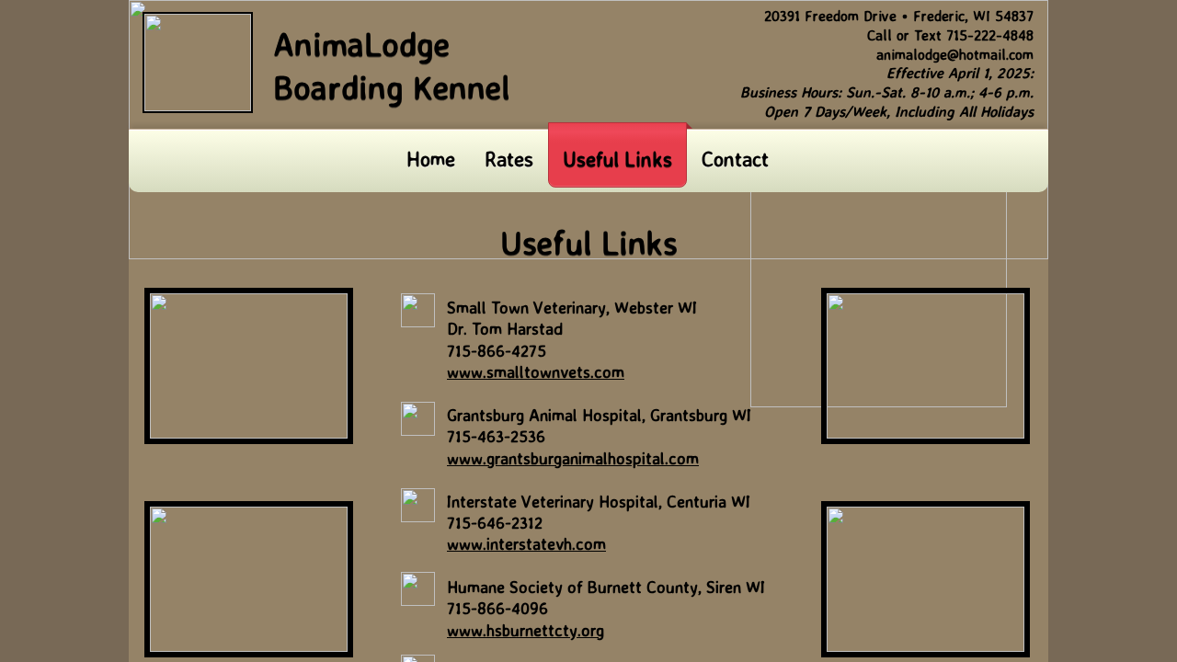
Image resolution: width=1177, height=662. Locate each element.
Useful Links (617, 158)
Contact (735, 158)
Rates (509, 158)
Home (430, 158)
